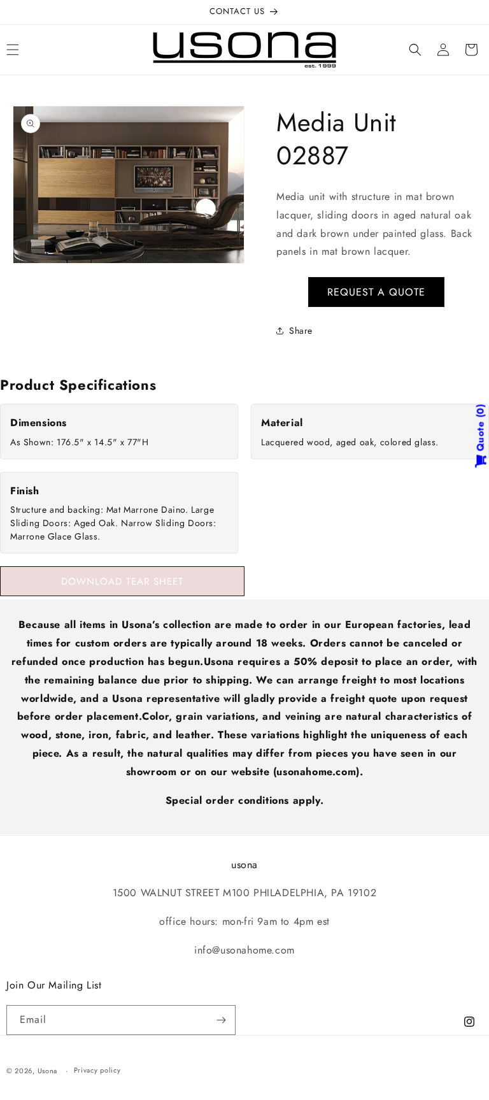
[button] (415, 50)
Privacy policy (97, 1070)
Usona (48, 1071)
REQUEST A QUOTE (376, 292)
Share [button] (301, 330)
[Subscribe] (221, 1020)
